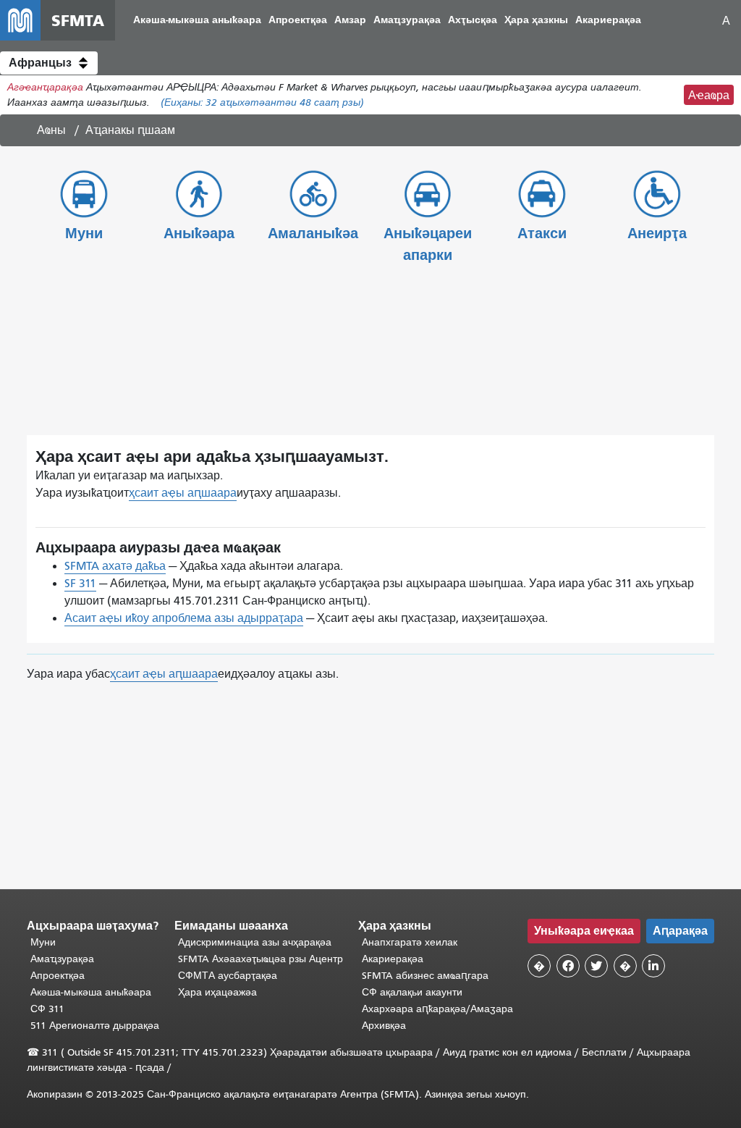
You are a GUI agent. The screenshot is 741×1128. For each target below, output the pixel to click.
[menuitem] (197, 21)
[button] (49, 63)
